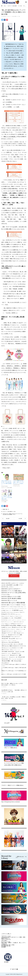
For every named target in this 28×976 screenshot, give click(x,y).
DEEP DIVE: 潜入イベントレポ (9, 600)
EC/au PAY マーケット (5, 606)
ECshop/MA (21, 610)
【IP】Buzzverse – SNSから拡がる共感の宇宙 (10, 642)
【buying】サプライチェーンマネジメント (8, 629)
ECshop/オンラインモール (8, 614)
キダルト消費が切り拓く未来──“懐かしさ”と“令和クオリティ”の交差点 (18, 482)
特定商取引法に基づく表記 (7, 944)
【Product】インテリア (5, 655)
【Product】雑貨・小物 (7, 661)
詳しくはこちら (14, 575)
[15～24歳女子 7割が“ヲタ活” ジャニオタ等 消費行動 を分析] (6, 492)
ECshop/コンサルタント (18, 614)
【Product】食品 (17, 660)
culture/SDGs (8, 583)
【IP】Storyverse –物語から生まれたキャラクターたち (12, 513)
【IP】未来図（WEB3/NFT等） (8, 651)
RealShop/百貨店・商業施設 (15, 625)
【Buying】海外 (4, 638)
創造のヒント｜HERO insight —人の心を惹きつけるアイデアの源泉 (13, 674)
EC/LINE (18, 606)
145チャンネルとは (6, 939)
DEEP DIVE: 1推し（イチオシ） (7, 586)
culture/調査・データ (11, 514)
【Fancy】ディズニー (18, 638)
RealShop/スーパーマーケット (17, 623)
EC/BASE (11, 606)
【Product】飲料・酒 (4, 662)
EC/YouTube (10, 608)
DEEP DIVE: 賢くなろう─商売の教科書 (13, 602)
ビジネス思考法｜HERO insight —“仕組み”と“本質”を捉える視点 (13, 668)
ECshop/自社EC (17, 618)
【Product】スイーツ (4, 657)
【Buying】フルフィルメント (7, 631)
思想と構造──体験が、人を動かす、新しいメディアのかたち (13, 943)
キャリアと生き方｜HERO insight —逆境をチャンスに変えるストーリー (13, 665)
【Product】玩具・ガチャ (6, 659)
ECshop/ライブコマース (19, 616)
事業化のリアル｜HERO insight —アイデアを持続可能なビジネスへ (13, 671)
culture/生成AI (9, 585)
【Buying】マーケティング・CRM (8, 632)
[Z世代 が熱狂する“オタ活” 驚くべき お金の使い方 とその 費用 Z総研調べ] (6, 477)
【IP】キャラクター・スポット (7, 649)
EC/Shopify (22, 606)
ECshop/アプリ (22, 612)
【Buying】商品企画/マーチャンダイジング (10, 636)
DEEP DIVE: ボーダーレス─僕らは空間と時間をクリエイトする (13, 593)
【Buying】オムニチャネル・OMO (18, 627)
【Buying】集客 (12, 638)
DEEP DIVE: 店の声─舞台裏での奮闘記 (11, 598)
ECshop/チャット (12, 616)
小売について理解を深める (10, 747)
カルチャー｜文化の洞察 (11, 16)
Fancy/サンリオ (3, 621)
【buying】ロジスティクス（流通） (15, 634)
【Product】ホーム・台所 (13, 657)
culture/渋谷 (3, 585)
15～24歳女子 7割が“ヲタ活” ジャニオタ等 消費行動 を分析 (6, 497)
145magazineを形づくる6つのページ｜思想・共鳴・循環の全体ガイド (13, 938)
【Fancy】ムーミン (10, 640)
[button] (1, 426)
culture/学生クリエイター (15, 583)
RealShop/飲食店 (24, 625)
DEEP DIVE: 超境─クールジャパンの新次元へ (11, 604)
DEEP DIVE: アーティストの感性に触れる (11, 590)
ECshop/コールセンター (5, 616)
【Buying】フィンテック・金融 (20, 629)
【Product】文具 (21, 657)
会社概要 (3, 947)
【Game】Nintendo (14, 640)
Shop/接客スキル (4, 627)
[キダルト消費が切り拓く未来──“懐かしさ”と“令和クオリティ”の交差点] (18, 477)
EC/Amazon (23, 604)
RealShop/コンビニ (7, 623)
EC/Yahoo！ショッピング (4, 608)
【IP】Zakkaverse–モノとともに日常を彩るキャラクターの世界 (11, 647)
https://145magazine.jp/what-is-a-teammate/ (10, 801)
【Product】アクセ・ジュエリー (6, 653)
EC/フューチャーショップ (16, 608)
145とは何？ (7, 723)
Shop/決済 (9, 627)
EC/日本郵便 (3, 610)
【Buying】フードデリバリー (18, 631)
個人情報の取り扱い (6, 946)
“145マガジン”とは (5, 936)
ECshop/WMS (7, 612)
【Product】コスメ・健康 (15, 655)
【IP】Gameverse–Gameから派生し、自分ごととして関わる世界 (12, 644)
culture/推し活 (5, 514)
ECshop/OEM (3, 612)
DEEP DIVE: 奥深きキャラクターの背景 (11, 596)
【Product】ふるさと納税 (19, 651)
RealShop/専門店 (5, 625)
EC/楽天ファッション (9, 610)
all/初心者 (3, 583)
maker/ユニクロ (21, 621)
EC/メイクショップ (23, 608)
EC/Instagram (15, 606)
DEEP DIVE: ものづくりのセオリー (11, 589)
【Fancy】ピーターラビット (4, 640)
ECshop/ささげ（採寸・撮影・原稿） (14, 612)
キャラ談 (18, 16)
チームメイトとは (5, 941)
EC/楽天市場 (15, 610)
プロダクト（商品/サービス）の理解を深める (12, 785)
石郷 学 (7, 509)
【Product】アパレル (16, 653)
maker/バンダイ (16, 621)
